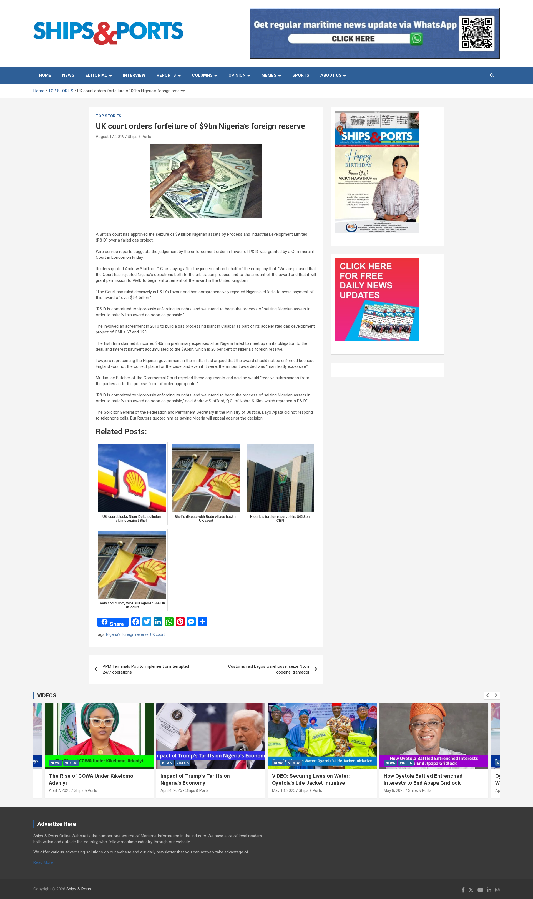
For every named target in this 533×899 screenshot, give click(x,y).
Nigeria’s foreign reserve (127, 634)
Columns (202, 75)
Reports (166, 75)
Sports (300, 75)
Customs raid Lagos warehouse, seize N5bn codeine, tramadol (268, 669)
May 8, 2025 (394, 790)
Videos (71, 763)
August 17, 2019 (110, 136)
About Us (330, 75)
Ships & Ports (139, 136)
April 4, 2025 (171, 790)
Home (45, 75)
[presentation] (488, 695)
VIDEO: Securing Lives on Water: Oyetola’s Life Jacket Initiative (311, 779)
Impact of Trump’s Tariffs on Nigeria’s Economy (195, 779)
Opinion (237, 75)
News (68, 75)
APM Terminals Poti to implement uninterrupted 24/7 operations (146, 669)
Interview (134, 75)
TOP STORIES (108, 116)
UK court (157, 634)
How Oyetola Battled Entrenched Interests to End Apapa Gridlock (423, 779)
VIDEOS (46, 695)
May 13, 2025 (283, 790)
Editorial (96, 75)
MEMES (269, 75)
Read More (43, 862)
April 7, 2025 (60, 790)
